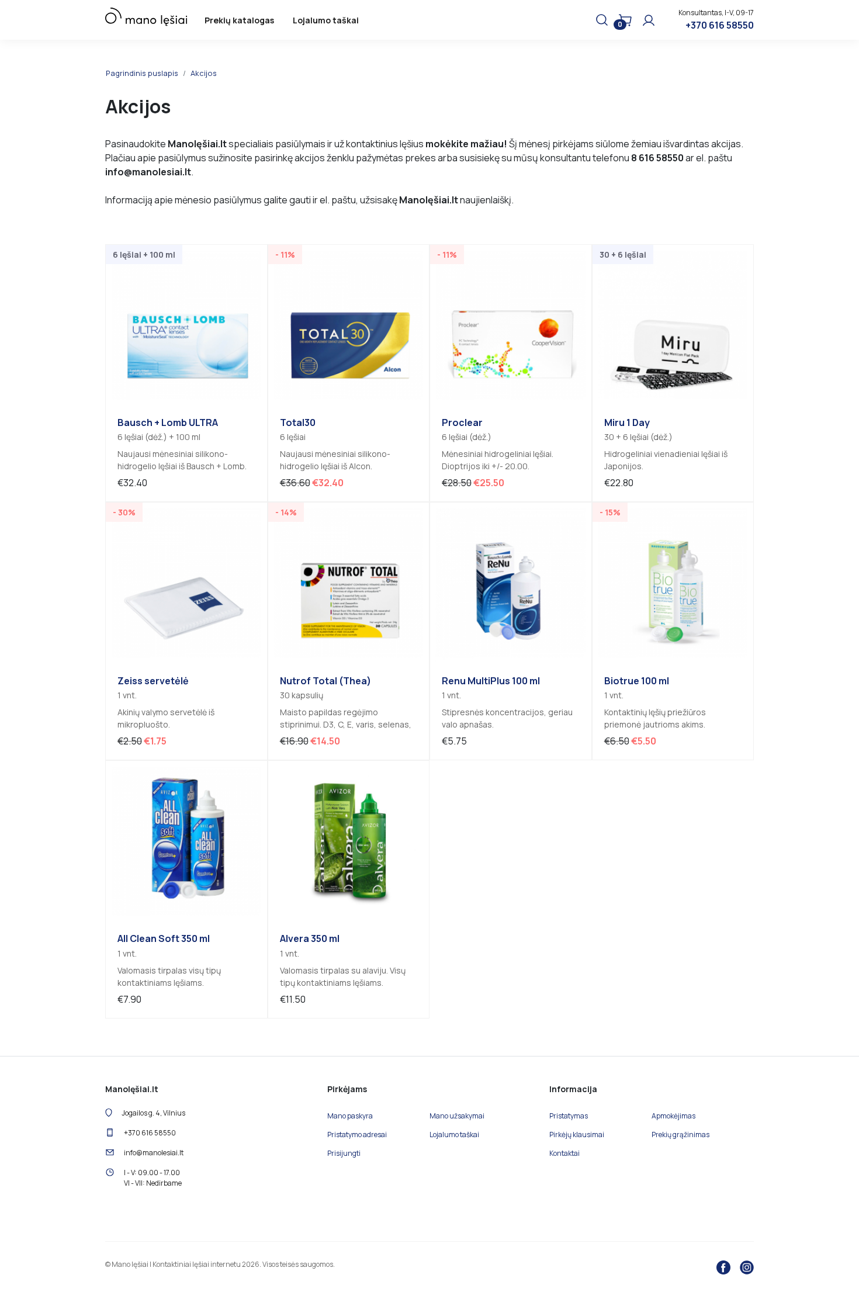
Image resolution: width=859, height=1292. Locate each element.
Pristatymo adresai (357, 1134)
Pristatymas (568, 1116)
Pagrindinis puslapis (142, 73)
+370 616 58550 (719, 25)
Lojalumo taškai (326, 20)
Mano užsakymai (457, 1116)
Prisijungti (344, 1153)
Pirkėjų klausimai (576, 1134)
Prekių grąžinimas (680, 1134)
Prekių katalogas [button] (239, 20)
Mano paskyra (350, 1116)
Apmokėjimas (673, 1116)
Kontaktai (564, 1153)
